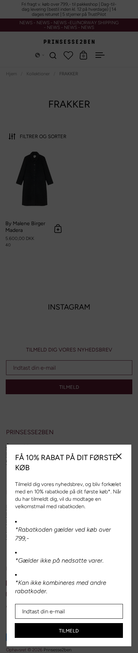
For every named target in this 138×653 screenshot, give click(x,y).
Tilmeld (69, 631)
